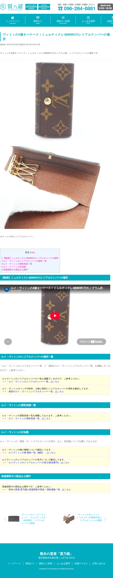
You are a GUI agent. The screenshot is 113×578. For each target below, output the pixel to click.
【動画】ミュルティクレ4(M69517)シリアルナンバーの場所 (30, 258)
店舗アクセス (81, 563)
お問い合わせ (98, 563)
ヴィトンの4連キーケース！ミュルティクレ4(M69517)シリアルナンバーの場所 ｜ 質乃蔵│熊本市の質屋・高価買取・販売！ (11, 6)
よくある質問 (63, 563)
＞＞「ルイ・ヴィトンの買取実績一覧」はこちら (26, 418)
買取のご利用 (45, 563)
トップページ (14, 563)
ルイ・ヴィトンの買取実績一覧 (17, 264)
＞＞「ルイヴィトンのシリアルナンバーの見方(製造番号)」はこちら (36, 462)
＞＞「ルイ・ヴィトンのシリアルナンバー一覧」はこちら (30, 381)
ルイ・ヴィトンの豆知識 (14, 267)
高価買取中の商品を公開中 (15, 269)
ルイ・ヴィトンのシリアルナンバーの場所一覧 (24, 261)
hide (32, 252)
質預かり (29, 563)
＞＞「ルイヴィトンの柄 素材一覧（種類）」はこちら (29, 452)
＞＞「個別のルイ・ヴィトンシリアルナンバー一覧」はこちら (33, 391)
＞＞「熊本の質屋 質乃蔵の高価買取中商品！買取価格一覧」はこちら (36, 489)
